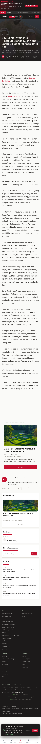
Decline (28, 730)
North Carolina (6, 690)
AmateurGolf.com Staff (16, 478)
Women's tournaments (8, 624)
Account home (26, 661)
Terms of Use (6, 708)
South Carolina (15, 690)
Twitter (10, 488)
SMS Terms (24, 708)
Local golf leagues (7, 619)
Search (34, 554)
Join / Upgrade (26, 659)
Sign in (31, 16)
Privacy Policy (15, 708)
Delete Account (33, 708)
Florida (11, 687)
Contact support (6, 674)
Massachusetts (34, 690)
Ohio (8, 692)
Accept (35, 730)
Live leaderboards (27, 613)
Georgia (35, 687)
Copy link (25, 488)
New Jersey (25, 690)
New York (22, 687)
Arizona (29, 687)
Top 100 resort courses (8, 641)
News (7, 34)
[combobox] (20, 554)
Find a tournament (7, 613)
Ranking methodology (8, 659)
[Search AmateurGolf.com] (25, 17)
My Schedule (5, 649)
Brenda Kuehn (10, 540)
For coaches (5, 664)
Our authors (25, 667)
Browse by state (6, 616)
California (4, 687)
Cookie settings (6, 711)
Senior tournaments (7, 621)
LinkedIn (17, 488)
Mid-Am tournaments (8, 627)
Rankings (4, 656)
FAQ (3, 677)
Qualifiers (4, 643)
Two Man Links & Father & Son (10, 635)
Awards (4, 661)
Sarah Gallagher (14, 96)
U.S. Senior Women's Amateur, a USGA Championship (18, 514)
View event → (20, 524)
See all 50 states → (17, 692)
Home (3, 34)
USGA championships (8, 630)
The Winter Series (7, 638)
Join (37, 16)
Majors (4, 632)
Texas (16, 687)
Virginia (4, 692)
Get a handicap (6, 646)
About (23, 664)
